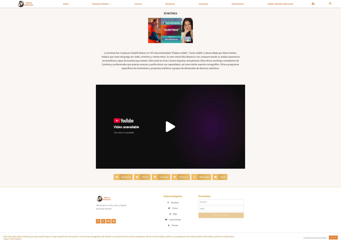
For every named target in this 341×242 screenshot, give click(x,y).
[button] (170, 126)
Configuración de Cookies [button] (315, 237)
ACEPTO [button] (333, 238)
